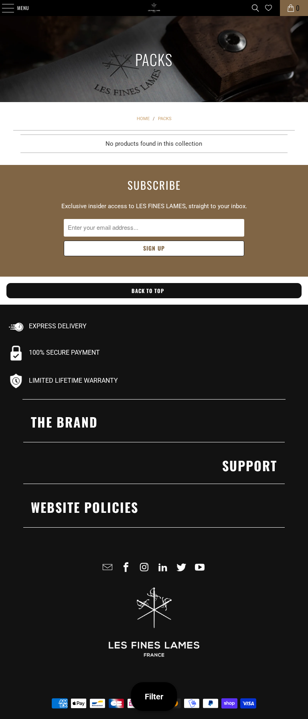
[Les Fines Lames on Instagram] (146, 570)
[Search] (255, 8)
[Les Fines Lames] (154, 8)
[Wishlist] (268, 8)
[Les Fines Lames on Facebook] (128, 570)
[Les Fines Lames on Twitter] (183, 570)
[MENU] (3, 8)
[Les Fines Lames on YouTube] (201, 570)
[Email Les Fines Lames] (109, 570)
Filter (154, 696)
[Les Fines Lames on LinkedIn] (164, 570)
